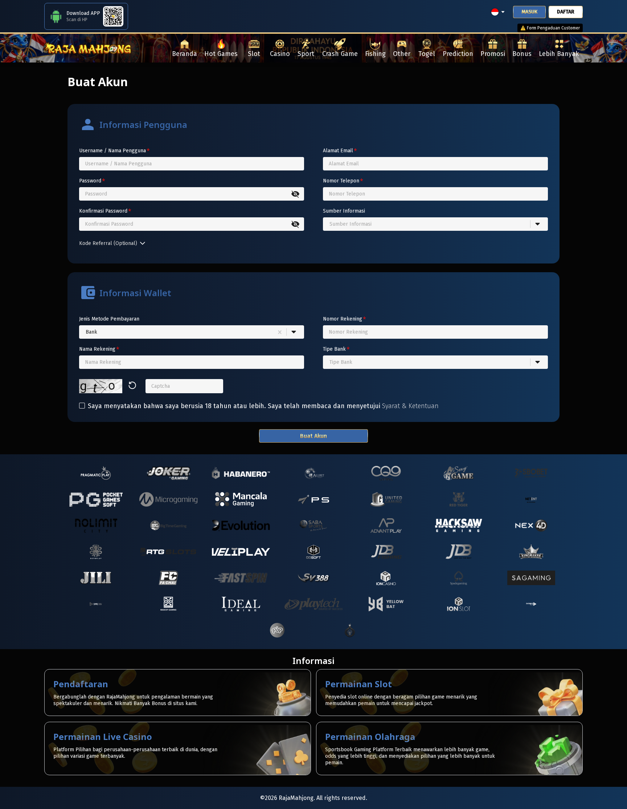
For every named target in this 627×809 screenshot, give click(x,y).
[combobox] (329, 224)
